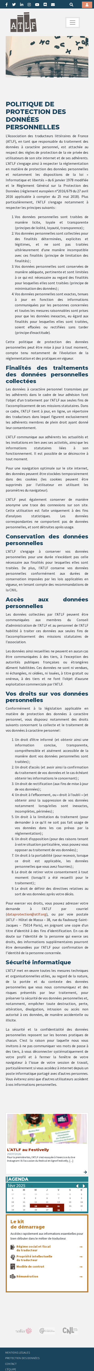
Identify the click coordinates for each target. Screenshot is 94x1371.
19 (35, 1206)
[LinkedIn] (21, 4)
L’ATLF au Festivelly (28, 1149)
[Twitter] (14, 4)
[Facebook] (6, 4)
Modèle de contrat (30, 1266)
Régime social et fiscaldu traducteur (33, 1248)
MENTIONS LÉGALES (17, 1352)
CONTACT (11, 1363)
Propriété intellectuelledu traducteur (34, 1258)
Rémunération (27, 1276)
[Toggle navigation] (72, 22)
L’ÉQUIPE (10, 1369)
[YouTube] (37, 4)
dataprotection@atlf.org (26, 914)
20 (47, 1206)
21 (58, 1206)
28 (58, 1210)
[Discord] (45, 4)
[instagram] (29, 4)
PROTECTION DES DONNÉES (22, 1358)
